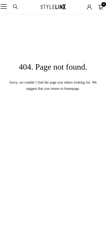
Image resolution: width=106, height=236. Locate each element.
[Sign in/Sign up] (89, 7)
